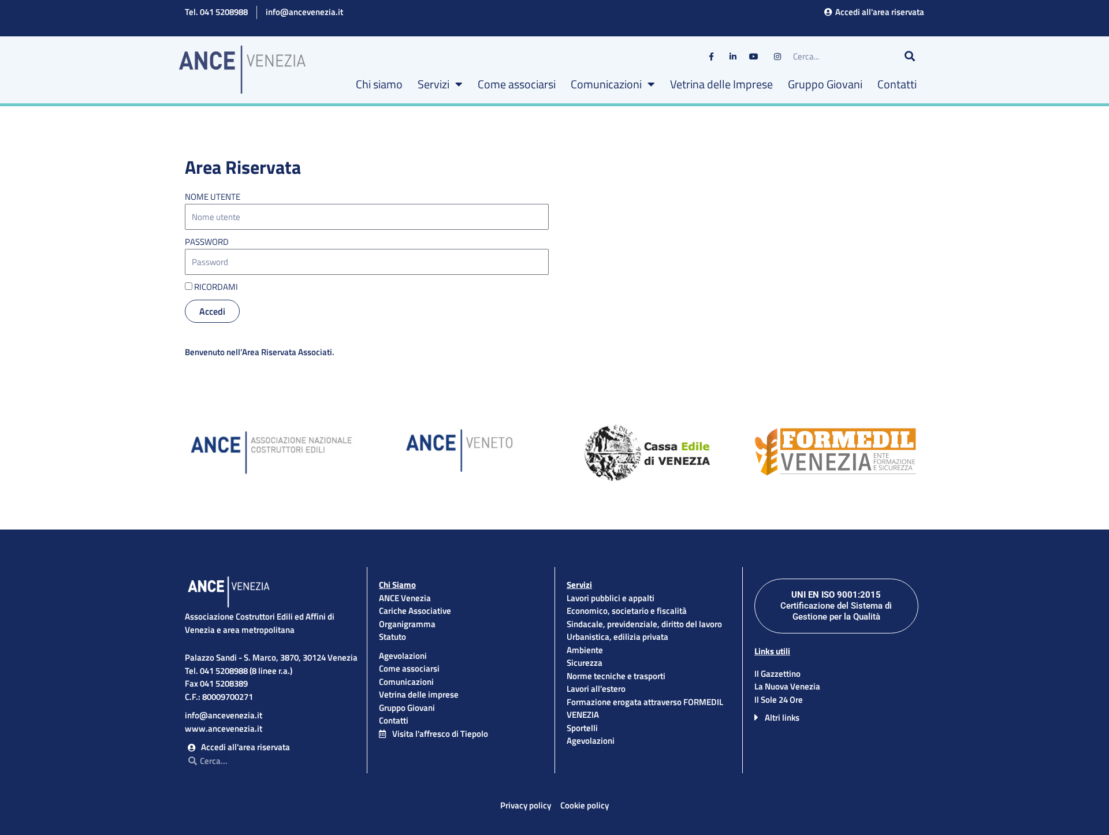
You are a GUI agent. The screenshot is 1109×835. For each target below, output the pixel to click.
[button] (836, 717)
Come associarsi (517, 84)
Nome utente (212, 197)
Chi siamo (379, 84)
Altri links (782, 717)
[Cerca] (909, 56)
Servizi (433, 84)
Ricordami (215, 287)
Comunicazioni (606, 84)
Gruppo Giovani (825, 84)
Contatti (897, 84)
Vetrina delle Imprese (721, 84)
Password (207, 242)
